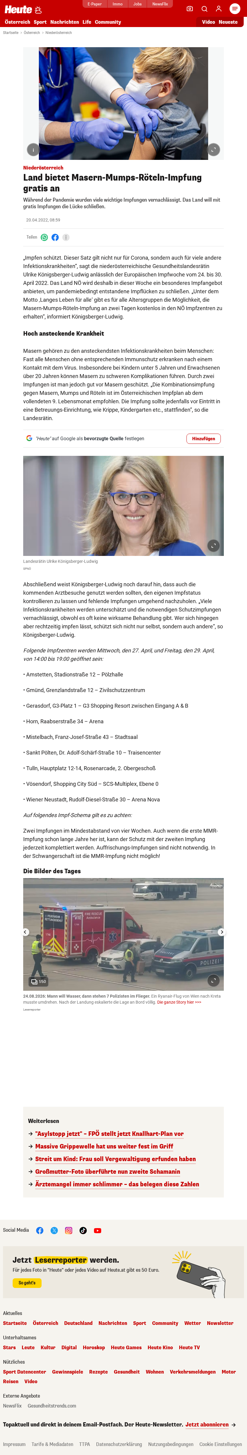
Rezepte (98, 1372)
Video (208, 22)
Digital (69, 1348)
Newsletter (220, 1323)
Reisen (10, 1382)
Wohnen (155, 1372)
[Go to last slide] (25, 932)
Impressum (14, 1444)
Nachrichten (112, 1323)
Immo (118, 4)
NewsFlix (160, 4)
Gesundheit (127, 1372)
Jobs (137, 4)
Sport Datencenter (24, 1372)
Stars (9, 1348)
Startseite (10, 33)
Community (108, 22)
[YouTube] (97, 1230)
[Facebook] (55, 237)
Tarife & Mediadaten (52, 1444)
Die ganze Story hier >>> (179, 1002)
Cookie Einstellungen (220, 1444)
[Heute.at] (18, 9)
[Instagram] (68, 1230)
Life (87, 22)
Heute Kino (160, 1348)
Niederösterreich (58, 33)
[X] (54, 1230)
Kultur (48, 1348)
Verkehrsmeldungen (193, 1372)
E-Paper (95, 4)
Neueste (228, 22)
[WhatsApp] (44, 237)
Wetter (192, 1323)
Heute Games (126, 1348)
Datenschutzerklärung (119, 1444)
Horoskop (94, 1348)
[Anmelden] (218, 8)
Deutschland (78, 1323)
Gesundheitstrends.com (52, 1406)
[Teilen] (66, 237)
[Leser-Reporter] (189, 8)
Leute (28, 1348)
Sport (40, 22)
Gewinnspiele (67, 1372)
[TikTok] (83, 1230)
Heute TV (189, 1348)
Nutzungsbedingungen (170, 1444)
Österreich (17, 22)
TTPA (84, 1444)
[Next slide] (222, 932)
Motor (229, 1372)
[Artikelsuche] (204, 8)
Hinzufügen (203, 439)
